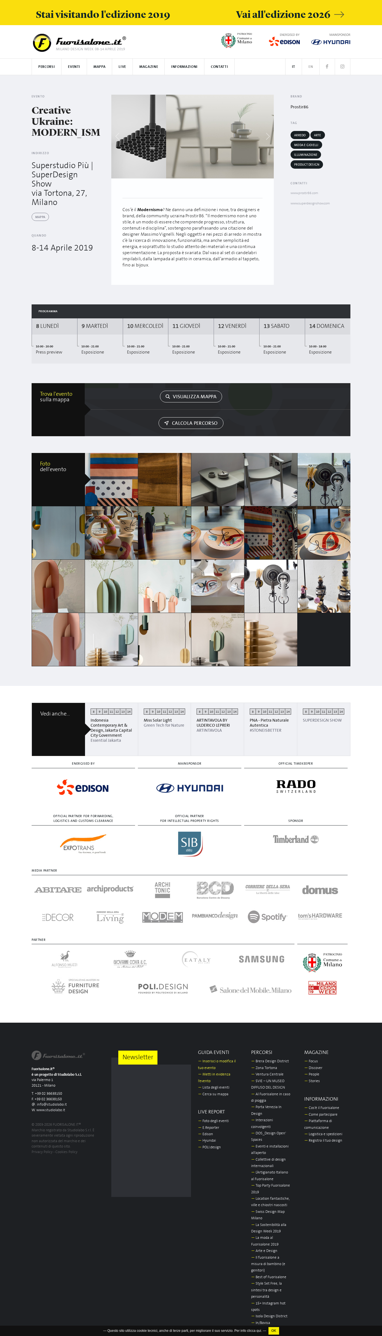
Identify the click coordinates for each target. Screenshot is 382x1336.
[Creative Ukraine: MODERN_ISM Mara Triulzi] (164, 639)
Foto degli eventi (213, 1121)
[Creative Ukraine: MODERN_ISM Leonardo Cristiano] (111, 479)
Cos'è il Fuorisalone (321, 1108)
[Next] (267, 136)
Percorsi (46, 67)
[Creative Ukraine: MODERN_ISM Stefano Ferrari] (111, 639)
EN (310, 67)
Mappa (99, 67)
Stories (312, 1081)
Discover (313, 1068)
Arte (317, 135)
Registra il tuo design (323, 1141)
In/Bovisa (260, 1323)
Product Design (306, 164)
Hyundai (207, 1141)
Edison (205, 1134)
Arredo (300, 135)
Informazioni (184, 67)
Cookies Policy (66, 1152)
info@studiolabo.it (52, 1105)
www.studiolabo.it (50, 1110)
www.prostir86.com (304, 193)
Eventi (74, 67)
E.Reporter (208, 1128)
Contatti (219, 67)
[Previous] (117, 136)
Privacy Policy (42, 1152)
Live (122, 67)
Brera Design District (270, 1061)
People (311, 1074)
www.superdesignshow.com (310, 203)
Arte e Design (264, 1251)
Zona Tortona (264, 1068)
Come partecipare (321, 1115)
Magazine (148, 67)
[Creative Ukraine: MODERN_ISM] (186, 136)
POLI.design (209, 1147)
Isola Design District (269, 1316)
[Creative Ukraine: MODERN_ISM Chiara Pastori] (111, 586)
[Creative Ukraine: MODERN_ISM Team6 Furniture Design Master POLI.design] (324, 532)
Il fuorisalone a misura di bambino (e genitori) (268, 1264)
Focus (311, 1061)
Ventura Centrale (267, 1074)
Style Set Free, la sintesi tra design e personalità (266, 1290)
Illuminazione (305, 155)
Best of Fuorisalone (268, 1277)
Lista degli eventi (213, 1088)
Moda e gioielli (306, 145)
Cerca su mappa (213, 1094)
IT (293, 67)
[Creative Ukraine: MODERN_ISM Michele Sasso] (217, 586)
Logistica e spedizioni (323, 1134)
